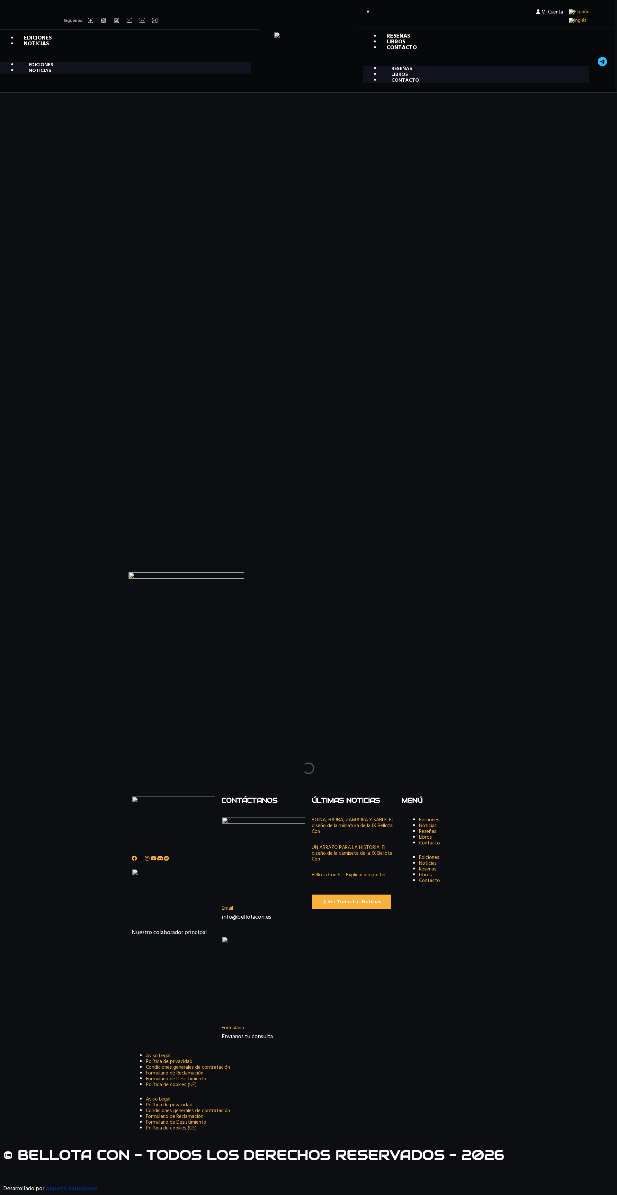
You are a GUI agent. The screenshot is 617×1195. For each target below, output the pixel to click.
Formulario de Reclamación (174, 1073)
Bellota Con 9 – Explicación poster (349, 875)
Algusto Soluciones (71, 1188)
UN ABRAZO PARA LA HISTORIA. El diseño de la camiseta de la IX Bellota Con (352, 853)
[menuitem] (580, 12)
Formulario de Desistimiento (176, 1079)
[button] (125, 59)
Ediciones (429, 820)
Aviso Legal (158, 1056)
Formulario (233, 1028)
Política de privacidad (169, 1061)
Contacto (402, 47)
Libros (425, 837)
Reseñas (427, 831)
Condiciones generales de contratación (188, 1067)
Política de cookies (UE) (171, 1085)
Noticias (36, 44)
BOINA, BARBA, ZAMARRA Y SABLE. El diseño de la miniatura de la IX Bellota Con (352, 826)
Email (227, 908)
